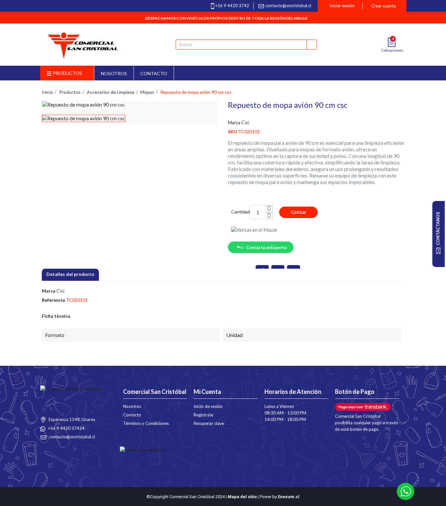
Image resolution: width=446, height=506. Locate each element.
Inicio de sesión (208, 406)
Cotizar (298, 212)
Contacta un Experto (266, 247)
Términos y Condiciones (146, 423)
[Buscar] (312, 44)
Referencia (53, 300)
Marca (234, 122)
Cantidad (240, 211)
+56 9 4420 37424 (66, 428)
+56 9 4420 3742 (232, 5)
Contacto (132, 414)
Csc (245, 122)
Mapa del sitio (242, 496)
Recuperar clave (209, 423)
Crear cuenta (383, 5)
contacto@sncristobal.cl (288, 5)
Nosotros (132, 406)
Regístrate (203, 414)
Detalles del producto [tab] (70, 274)
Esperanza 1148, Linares (71, 419)
